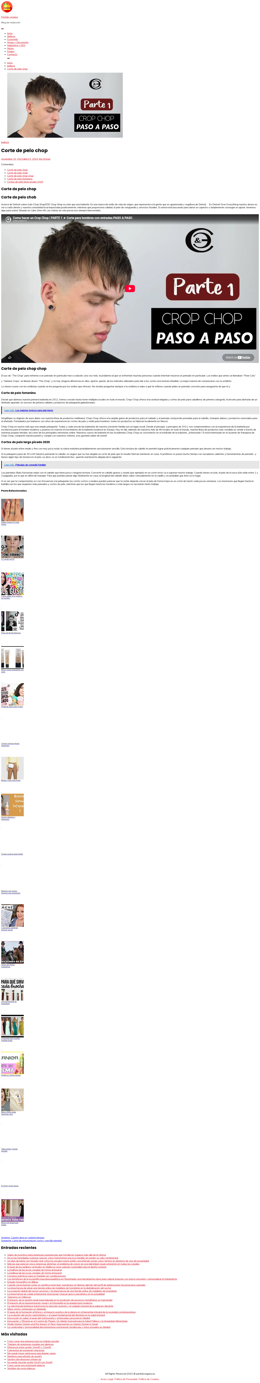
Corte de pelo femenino (19, 178)
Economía (12, 39)
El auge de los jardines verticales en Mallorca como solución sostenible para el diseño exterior (57, 1266)
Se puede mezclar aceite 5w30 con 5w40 (30, 1362)
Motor (10, 48)
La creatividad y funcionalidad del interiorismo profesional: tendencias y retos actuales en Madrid (58, 1327)
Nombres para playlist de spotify (24, 1356)
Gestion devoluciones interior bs (24, 1359)
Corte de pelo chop (17, 169)
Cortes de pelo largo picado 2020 (25, 181)
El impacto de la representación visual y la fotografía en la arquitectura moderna (49, 1302)
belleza (5, 142)
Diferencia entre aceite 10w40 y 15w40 (29, 1347)
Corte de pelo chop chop (20, 175)
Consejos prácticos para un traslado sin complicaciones (36, 1275)
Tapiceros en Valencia (19, 1296)
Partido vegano (9, 17)
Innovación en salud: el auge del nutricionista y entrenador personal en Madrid (48, 1318)
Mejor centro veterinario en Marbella (26, 1308)
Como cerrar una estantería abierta (26, 1365)
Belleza (11, 36)
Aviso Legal (107, 1379)
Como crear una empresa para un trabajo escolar (33, 1341)
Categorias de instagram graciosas (25, 1350)
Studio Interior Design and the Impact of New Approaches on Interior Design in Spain (52, 1324)
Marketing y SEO (16, 45)
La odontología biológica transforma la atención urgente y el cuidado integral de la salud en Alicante (60, 1305)
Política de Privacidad (125, 1379)
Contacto (12, 54)
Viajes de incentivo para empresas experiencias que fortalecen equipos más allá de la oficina (56, 1254)
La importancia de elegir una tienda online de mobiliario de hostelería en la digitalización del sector (59, 1287)
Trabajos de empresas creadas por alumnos (30, 1344)
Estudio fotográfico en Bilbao (22, 1281)
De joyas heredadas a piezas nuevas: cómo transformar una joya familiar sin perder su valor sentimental (62, 1257)
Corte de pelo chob (17, 172)
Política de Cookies (149, 1379)
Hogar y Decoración (18, 42)
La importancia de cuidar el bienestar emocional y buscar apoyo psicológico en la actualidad (56, 1293)
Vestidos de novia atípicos (21, 1368)
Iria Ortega (44, 158)
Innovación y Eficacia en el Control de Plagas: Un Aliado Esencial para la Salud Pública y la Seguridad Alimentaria (67, 1321)
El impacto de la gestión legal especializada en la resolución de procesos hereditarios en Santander (60, 1299)
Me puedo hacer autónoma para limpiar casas (31, 1353)
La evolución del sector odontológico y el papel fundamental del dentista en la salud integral (56, 1314)
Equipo (10, 51)
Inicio (10, 33)
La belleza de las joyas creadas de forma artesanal (34, 1269)
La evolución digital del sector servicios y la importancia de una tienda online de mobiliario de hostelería (62, 1290)
